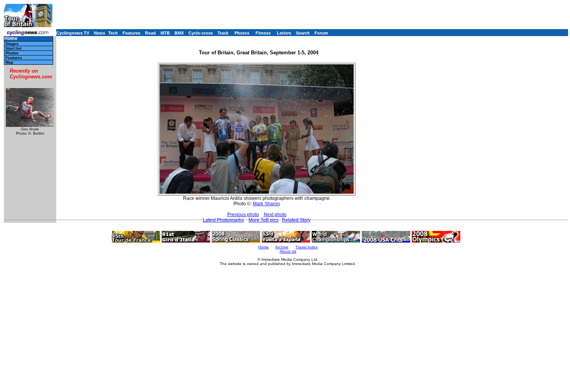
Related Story (296, 220)
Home (10, 38)
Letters (284, 33)
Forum (321, 33)
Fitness (263, 33)
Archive (281, 247)
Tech (113, 33)
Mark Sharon (266, 203)
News (99, 33)
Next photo (275, 214)
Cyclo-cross (200, 33)
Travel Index (306, 247)
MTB (165, 33)
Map (9, 62)
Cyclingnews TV (72, 33)
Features (131, 33)
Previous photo (243, 214)
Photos (242, 33)
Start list (13, 48)
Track (223, 33)
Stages (12, 44)
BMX (179, 33)
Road (150, 33)
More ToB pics (263, 220)
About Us (288, 251)
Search (303, 33)
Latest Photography (223, 220)
